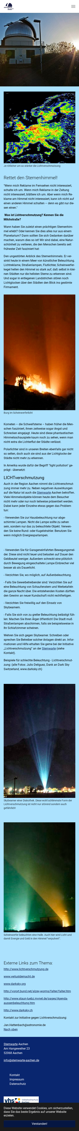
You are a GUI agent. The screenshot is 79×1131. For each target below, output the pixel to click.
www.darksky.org (15, 984)
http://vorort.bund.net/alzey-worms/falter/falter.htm (37, 991)
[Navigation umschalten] (73, 6)
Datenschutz (18, 1084)
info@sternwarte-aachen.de (21, 1060)
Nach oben (11, 1029)
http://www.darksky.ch (18, 1010)
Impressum (17, 1079)
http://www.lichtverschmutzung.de (26, 969)
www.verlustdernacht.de (19, 976)
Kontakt (15, 1075)
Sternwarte (44, 492)
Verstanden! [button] (39, 1123)
